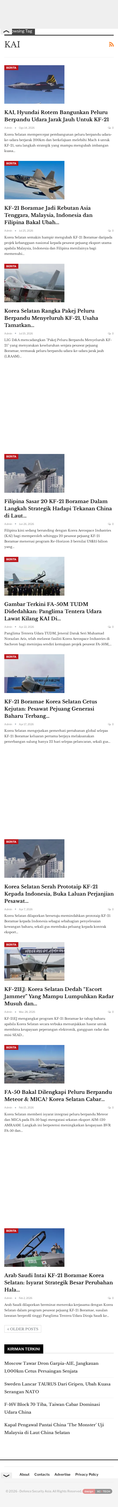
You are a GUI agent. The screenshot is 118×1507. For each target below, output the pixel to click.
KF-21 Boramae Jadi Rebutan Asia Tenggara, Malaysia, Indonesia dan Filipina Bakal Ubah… (48, 215)
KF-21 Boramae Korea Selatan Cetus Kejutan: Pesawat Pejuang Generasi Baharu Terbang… (50, 709)
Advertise (62, 1474)
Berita (11, 67)
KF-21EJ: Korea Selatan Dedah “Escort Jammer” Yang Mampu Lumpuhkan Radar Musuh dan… (59, 996)
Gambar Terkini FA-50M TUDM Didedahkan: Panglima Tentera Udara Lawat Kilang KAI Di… (53, 611)
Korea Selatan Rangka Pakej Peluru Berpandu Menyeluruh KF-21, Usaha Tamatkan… (51, 318)
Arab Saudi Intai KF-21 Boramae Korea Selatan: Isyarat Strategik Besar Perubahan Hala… (58, 1283)
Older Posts (23, 1329)
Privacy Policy (87, 1474)
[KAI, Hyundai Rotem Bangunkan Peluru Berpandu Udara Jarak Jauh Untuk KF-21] (34, 84)
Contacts (42, 1474)
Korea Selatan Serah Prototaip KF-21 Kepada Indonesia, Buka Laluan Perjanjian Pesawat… (59, 894)
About (24, 1474)
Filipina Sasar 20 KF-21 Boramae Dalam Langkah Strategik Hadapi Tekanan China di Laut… (58, 509)
